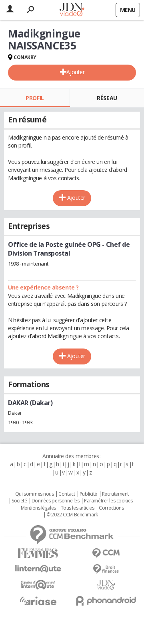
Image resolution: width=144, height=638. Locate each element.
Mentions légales (38, 508)
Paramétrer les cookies (108, 501)
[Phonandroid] (106, 601)
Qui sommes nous (34, 494)
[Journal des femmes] (38, 553)
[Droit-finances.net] (106, 569)
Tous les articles (77, 508)
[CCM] (106, 553)
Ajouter (75, 72)
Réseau (107, 98)
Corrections (111, 508)
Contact (66, 494)
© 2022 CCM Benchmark (72, 515)
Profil (35, 98)
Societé (19, 501)
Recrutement (115, 494)
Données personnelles (56, 501)
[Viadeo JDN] (106, 585)
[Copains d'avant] (38, 585)
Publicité (88, 494)
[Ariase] (38, 601)
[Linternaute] (38, 569)
